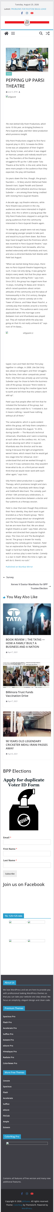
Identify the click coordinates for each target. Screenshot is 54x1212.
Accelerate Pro (10, 1028)
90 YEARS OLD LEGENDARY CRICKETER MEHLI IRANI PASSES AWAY (27, 744)
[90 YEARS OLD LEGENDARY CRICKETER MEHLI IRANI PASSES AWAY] (27, 713)
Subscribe (10, 873)
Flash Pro (7, 1022)
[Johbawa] (6, 33)
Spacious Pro (9, 1016)
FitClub (6, 1115)
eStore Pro (8, 1045)
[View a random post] (47, 33)
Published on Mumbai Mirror (19, 566)
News (9, 74)
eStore (6, 1110)
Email (7, 837)
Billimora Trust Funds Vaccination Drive (19, 694)
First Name (10, 849)
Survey (10, 577)
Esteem (6, 1127)
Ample (6, 1121)
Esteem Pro (8, 1040)
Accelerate (8, 1098)
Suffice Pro (8, 1034)
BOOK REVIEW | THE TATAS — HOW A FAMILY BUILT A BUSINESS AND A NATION (25, 643)
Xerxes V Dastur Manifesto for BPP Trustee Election (29, 586)
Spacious (7, 1086)
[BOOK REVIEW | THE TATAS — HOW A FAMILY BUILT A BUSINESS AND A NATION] (27, 605)
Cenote (6, 1080)
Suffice (6, 1104)
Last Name (10, 860)
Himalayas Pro (10, 1051)
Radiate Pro (8, 1057)
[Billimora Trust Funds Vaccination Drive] (27, 664)
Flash (5, 1092)
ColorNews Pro (10, 1063)
